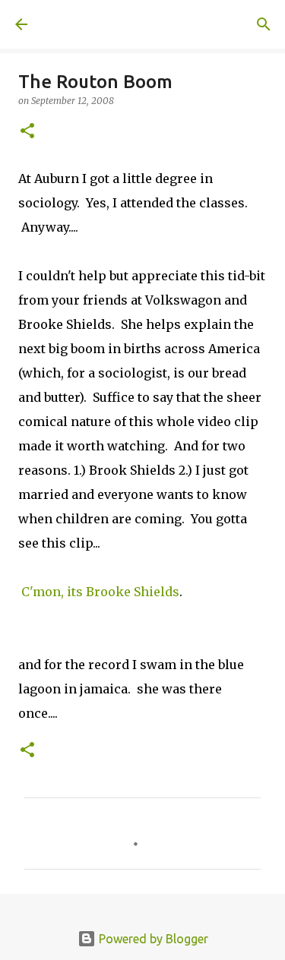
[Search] (264, 24)
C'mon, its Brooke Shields (100, 591)
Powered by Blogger (152, 939)
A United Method (91, 24)
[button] (27, 132)
